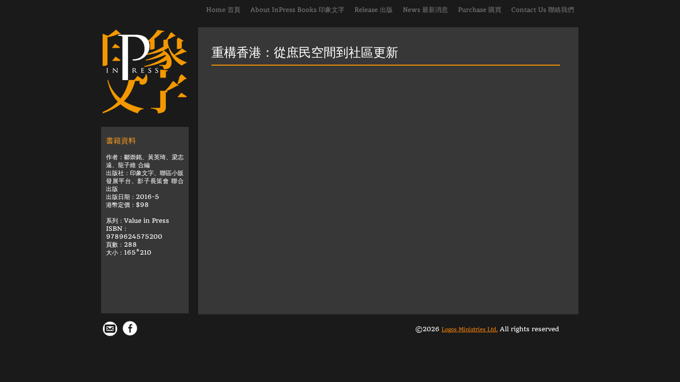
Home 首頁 (223, 9)
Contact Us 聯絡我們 (542, 9)
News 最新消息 (425, 9)
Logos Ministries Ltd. (470, 329)
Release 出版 (373, 9)
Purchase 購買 (479, 9)
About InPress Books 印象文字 (297, 9)
